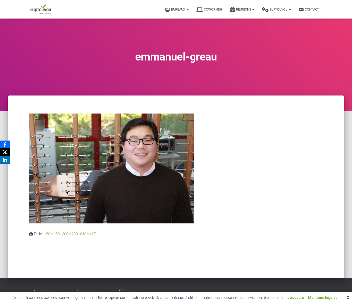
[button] (187, 9)
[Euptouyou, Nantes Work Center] (40, 9)
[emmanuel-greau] (111, 168)
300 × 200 (70, 234)
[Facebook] (5, 144)
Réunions (244, 9)
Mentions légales (323, 298)
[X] (5, 152)
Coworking (213, 9)
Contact (312, 9)
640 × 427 (88, 234)
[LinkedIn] (5, 160)
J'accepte (295, 298)
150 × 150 (52, 234)
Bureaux (178, 9)
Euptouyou (279, 9)
